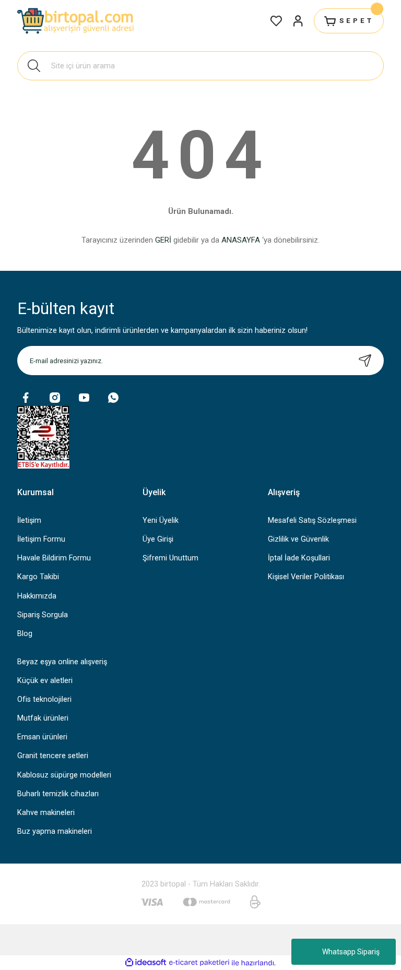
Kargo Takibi (38, 576)
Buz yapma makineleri (54, 831)
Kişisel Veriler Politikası (306, 576)
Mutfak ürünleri (42, 718)
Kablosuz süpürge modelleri (64, 775)
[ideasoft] (146, 962)
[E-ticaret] (199, 963)
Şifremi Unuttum (170, 558)
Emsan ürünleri (42, 737)
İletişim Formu (41, 539)
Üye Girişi (158, 539)
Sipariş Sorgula (42, 614)
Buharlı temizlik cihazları (58, 793)
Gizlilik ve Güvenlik (298, 539)
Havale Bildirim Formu (54, 558)
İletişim (29, 520)
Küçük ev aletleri (45, 680)
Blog (24, 633)
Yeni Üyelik (161, 520)
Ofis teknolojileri (44, 699)
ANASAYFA (240, 240)
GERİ (163, 240)
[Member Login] (298, 20)
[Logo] (76, 21)
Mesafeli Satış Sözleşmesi (312, 520)
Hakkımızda (36, 596)
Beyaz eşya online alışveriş (62, 661)
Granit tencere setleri (52, 755)
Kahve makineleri (46, 812)
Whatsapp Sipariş (351, 952)
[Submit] (365, 360)
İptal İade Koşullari (299, 558)
